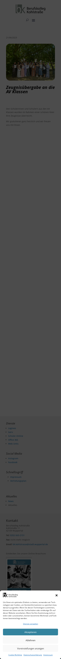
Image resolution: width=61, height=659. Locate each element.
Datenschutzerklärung (33, 655)
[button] (56, 595)
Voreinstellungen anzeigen (30, 648)
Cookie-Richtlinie (15, 655)
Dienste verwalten (30, 624)
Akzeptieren (30, 632)
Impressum (48, 655)
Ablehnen (30, 640)
